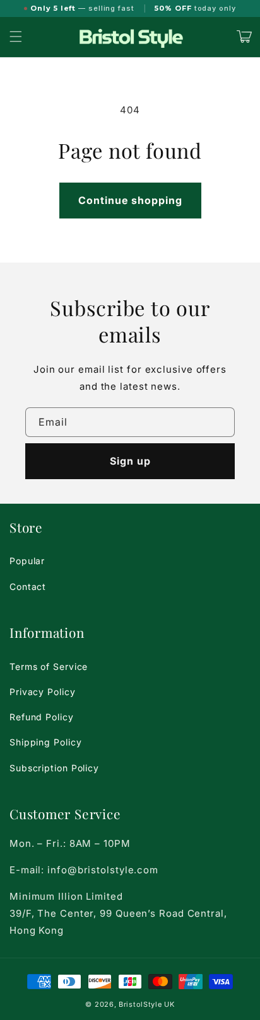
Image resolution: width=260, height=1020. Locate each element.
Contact (27, 586)
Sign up (130, 461)
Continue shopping (130, 200)
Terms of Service (48, 666)
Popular (27, 560)
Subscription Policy (54, 767)
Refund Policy (41, 716)
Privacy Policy (42, 691)
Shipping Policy (45, 742)
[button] (16, 36)
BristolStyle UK (147, 1004)
